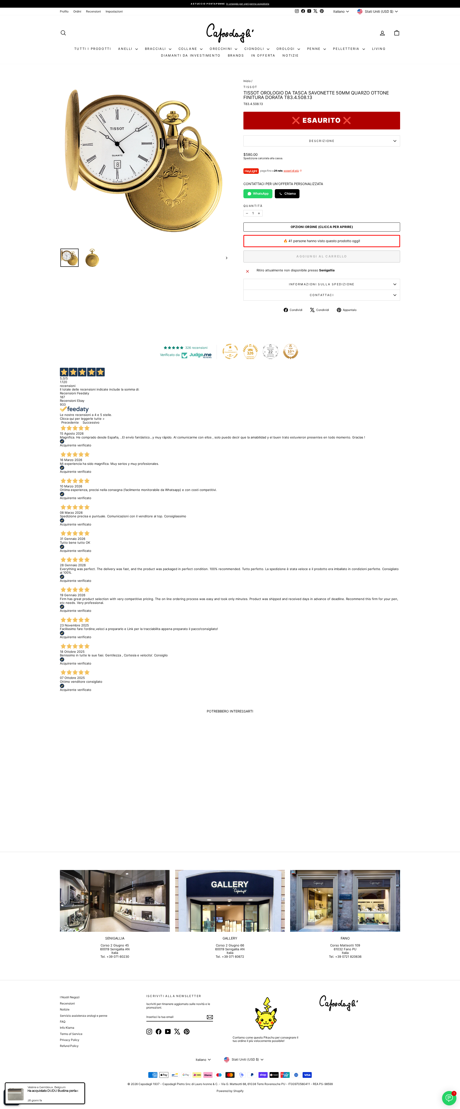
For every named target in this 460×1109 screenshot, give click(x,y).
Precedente (70, 422)
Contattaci (322, 295)
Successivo (91, 422)
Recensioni (93, 11)
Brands (236, 55)
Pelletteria (347, 49)
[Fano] (345, 901)
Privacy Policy (69, 1040)
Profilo (64, 11)
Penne (314, 49)
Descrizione (321, 141)
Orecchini (222, 49)
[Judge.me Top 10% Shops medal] (290, 351)
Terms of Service (71, 1034)
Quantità (253, 206)
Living (379, 49)
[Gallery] (230, 901)
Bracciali (156, 49)
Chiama (290, 193)
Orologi (286, 49)
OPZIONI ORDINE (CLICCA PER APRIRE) (322, 227)
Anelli (126, 49)
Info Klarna (67, 1027)
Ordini (77, 11)
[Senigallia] (115, 901)
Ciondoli (254, 49)
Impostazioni (114, 11)
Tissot (250, 87)
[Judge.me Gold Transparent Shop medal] (230, 351)
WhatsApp (261, 193)
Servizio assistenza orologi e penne (83, 1015)
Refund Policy (69, 1046)
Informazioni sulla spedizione (322, 284)
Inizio (247, 81)
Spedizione (250, 158)
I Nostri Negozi (70, 997)
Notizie (290, 55)
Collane (188, 49)
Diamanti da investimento (190, 55)
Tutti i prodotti (92, 49)
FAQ (62, 1021)
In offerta (263, 55)
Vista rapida (100, 801)
